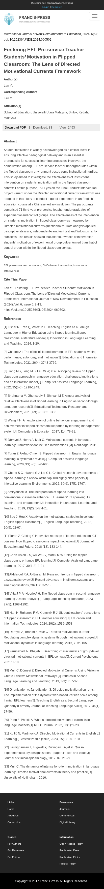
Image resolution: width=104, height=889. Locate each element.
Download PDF (15, 127)
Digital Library (67, 822)
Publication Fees (69, 850)
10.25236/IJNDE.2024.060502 (30, 39)
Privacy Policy (67, 863)
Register (56, 7)
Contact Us (14, 822)
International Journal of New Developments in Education (42, 34)
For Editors (14, 857)
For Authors (14, 843)
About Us (13, 815)
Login (45, 7)
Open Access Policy (71, 843)
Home (11, 809)
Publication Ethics (70, 857)
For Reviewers (16, 850)
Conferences (67, 815)
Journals (64, 809)
